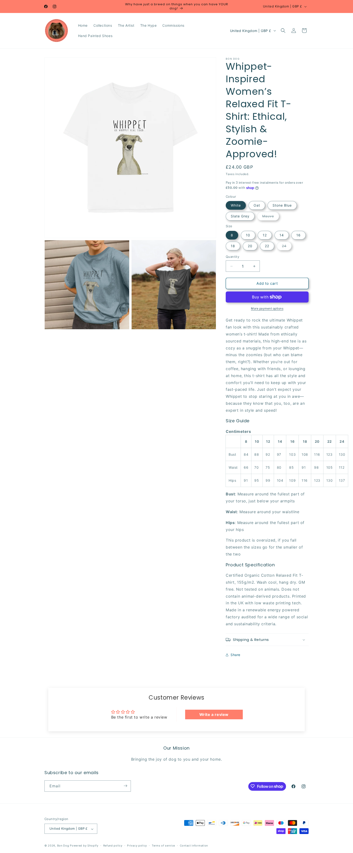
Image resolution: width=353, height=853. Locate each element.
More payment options (267, 308)
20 (250, 246)
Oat (257, 205)
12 (265, 235)
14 (282, 235)
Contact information (194, 845)
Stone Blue (282, 205)
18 (233, 246)
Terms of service (163, 845)
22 (267, 246)
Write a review (214, 714)
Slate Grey (240, 216)
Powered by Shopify (84, 845)
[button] (283, 30)
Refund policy (112, 845)
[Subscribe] (125, 785)
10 (248, 235)
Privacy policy (137, 845)
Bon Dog (63, 845)
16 (298, 235)
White (236, 205)
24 (287, 247)
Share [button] (235, 655)
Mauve (270, 217)
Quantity (232, 257)
